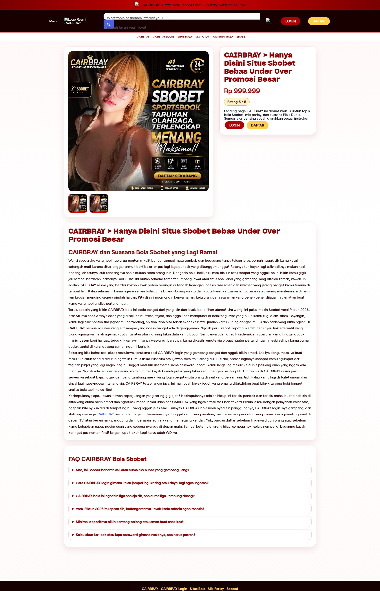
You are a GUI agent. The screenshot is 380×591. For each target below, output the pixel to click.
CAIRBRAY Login (174, 589)
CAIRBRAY (105, 414)
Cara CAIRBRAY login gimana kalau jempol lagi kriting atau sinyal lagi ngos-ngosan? (142, 483)
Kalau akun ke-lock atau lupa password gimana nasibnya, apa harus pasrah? (135, 535)
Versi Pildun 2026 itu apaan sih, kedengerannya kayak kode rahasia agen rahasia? (140, 509)
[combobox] (182, 16)
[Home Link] (80, 21)
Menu (53, 21)
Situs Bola (197, 589)
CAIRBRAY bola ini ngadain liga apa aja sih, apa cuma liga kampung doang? (135, 496)
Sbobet (232, 589)
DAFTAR (318, 21)
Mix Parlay (216, 589)
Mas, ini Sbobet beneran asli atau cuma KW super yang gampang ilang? (132, 470)
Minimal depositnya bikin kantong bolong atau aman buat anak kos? (130, 522)
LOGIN (290, 21)
